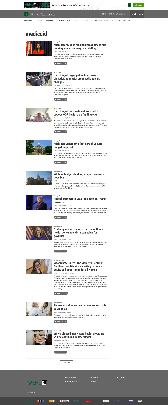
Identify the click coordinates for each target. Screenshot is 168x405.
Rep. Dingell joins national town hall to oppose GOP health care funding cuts (76, 112)
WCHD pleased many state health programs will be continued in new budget (79, 335)
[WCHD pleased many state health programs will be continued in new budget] (39, 337)
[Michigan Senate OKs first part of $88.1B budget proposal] (39, 147)
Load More (66, 362)
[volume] (32, 14)
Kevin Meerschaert (59, 85)
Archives (126, 20)
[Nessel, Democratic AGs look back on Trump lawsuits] (39, 202)
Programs (50, 20)
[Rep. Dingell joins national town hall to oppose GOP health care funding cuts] (39, 115)
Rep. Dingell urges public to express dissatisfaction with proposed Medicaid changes (77, 78)
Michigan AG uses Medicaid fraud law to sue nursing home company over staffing (80, 46)
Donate (139, 5)
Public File (94, 381)
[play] (26, 14)
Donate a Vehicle (70, 377)
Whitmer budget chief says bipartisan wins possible (79, 175)
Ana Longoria (57, 340)
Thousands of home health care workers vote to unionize (80, 307)
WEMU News (57, 72)
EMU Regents (121, 377)
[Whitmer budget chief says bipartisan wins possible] (39, 178)
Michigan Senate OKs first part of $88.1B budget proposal (78, 145)
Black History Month (112, 20)
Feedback (98, 20)
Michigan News (58, 42)
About (76, 20)
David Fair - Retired (59, 273)
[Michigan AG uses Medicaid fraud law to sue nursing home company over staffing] (39, 48)
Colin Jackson (57, 51)
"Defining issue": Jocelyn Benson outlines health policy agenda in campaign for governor (78, 232)
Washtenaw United (59, 260)
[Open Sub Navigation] (34, 20)
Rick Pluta (56, 181)
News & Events (64, 20)
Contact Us (94, 377)
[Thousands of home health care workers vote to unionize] (39, 309)
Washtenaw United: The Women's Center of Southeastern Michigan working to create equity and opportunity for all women (78, 266)
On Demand (28, 20)
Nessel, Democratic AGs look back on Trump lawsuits (80, 200)
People (39, 20)
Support (87, 20)
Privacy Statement (71, 381)
